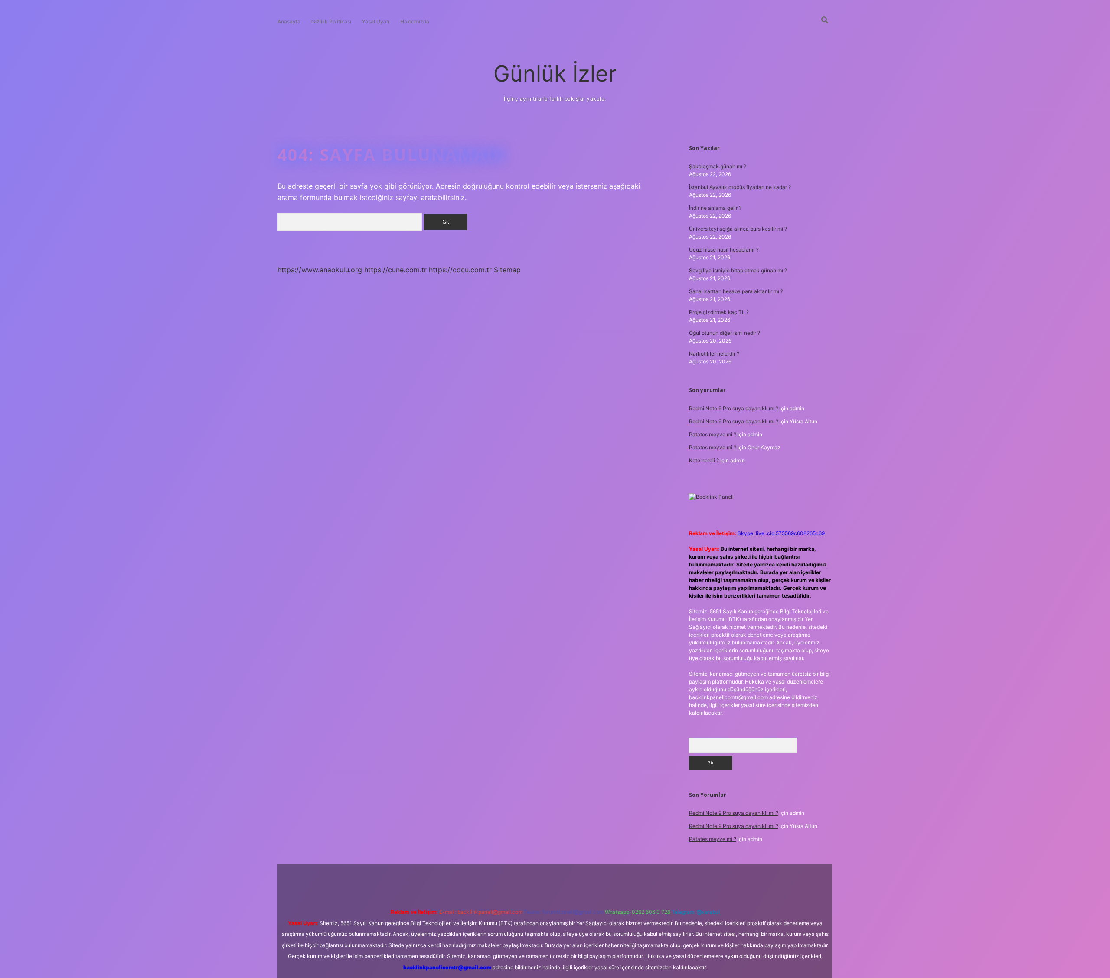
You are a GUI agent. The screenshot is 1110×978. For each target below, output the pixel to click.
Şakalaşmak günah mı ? (717, 166)
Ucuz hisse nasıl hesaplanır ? (724, 249)
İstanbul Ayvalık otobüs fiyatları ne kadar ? (740, 187)
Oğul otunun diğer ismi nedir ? (724, 333)
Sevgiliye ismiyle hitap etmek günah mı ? (738, 270)
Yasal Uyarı (375, 21)
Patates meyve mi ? (712, 434)
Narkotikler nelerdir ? (714, 353)
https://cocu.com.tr (460, 269)
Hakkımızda (414, 21)
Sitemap (507, 269)
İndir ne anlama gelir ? (715, 208)
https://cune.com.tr (395, 269)
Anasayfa (289, 21)
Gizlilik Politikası (331, 21)
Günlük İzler (555, 73)
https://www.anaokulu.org (320, 269)
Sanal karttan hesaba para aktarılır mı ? (736, 291)
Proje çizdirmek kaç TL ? (719, 312)
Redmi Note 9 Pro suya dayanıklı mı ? (733, 408)
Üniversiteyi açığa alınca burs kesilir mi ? (738, 229)
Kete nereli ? (704, 460)
